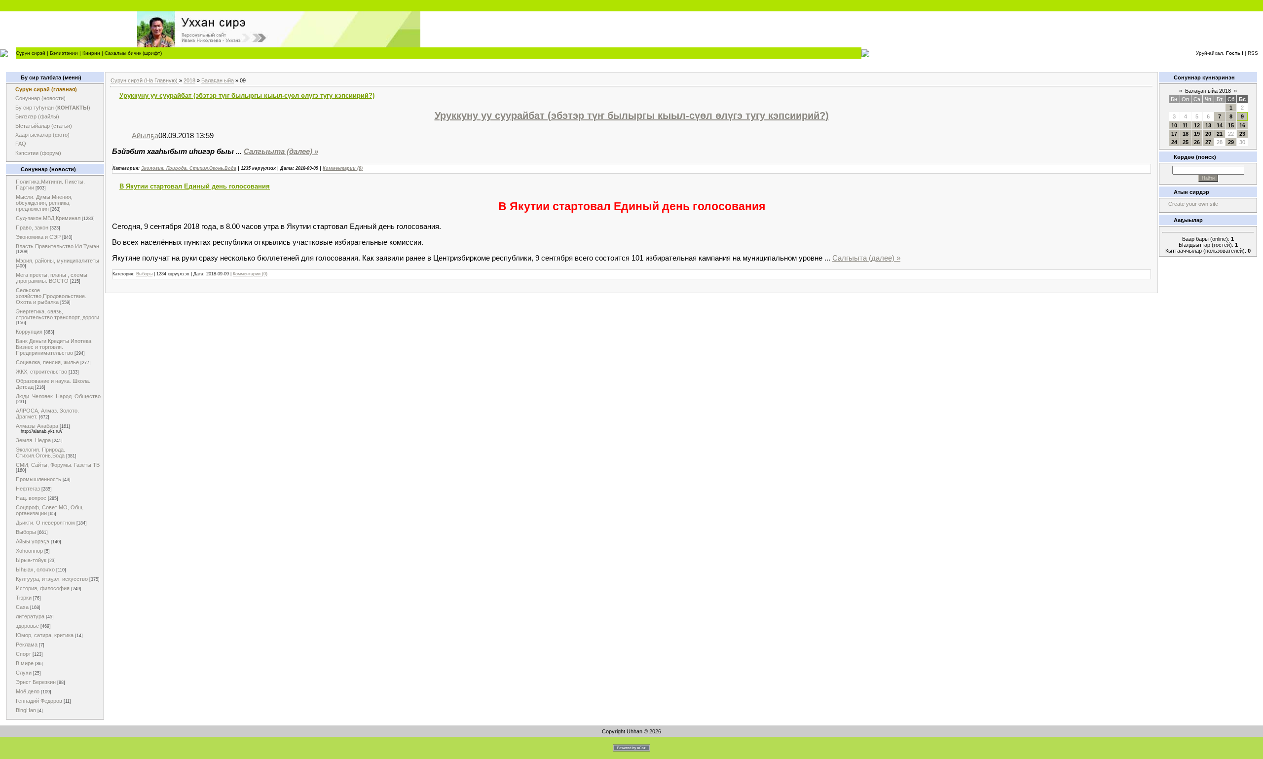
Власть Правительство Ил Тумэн (57, 246)
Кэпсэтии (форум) (38, 153)
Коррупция (29, 332)
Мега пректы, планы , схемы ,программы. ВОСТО (51, 278)
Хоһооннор (29, 551)
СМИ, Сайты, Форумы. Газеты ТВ (58, 465)
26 (1197, 142)
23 (1242, 134)
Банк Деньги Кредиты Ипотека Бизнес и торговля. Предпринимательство (53, 347)
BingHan (26, 710)
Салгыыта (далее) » (281, 151)
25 (1186, 142)
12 (1197, 125)
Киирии (91, 53)
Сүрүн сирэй (30, 53)
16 (1242, 125)
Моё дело (27, 691)
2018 (189, 80)
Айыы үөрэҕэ (32, 541)
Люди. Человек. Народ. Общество (58, 396)
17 (1174, 134)
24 (1174, 142)
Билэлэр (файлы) (37, 116)
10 (1174, 125)
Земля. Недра (33, 440)
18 (1186, 134)
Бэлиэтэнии (64, 53)
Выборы (26, 532)
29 (1231, 142)
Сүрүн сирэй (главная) (46, 89)
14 (1220, 125)
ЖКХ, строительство (41, 372)
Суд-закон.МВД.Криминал (48, 218)
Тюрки (24, 598)
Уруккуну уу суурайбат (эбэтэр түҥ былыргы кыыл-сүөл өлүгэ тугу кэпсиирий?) (246, 95)
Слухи (24, 673)
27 (1208, 142)
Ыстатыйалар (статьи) (43, 126)
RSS (1253, 53)
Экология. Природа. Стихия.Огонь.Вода (40, 452)
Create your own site (1193, 204)
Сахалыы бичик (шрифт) (133, 53)
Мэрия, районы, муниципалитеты (57, 261)
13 (1208, 125)
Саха (22, 607)
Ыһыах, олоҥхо (35, 569)
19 (1197, 134)
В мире (25, 663)
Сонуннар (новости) (40, 98)
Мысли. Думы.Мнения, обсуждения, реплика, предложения (44, 203)
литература (30, 616)
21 (1220, 134)
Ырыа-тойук (31, 560)
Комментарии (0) (343, 168)
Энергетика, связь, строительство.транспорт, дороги (57, 314)
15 (1231, 125)
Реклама (26, 644)
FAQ (20, 144)
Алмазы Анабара (37, 426)
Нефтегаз (28, 489)
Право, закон (32, 227)
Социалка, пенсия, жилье (47, 362)
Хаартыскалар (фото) (42, 135)
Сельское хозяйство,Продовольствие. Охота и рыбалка (51, 296)
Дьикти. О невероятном (45, 523)
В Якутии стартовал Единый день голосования (194, 186)
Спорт (23, 654)
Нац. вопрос (31, 498)
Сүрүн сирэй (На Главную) (145, 80)
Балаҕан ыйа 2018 (1208, 91)
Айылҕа (145, 135)
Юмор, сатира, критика (45, 635)
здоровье (27, 626)
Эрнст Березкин (36, 682)
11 (1185, 125)
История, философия (43, 588)
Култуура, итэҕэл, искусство (52, 579)
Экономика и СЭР (38, 237)
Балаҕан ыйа (217, 80)
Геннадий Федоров (39, 701)
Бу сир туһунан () (52, 108)
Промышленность (38, 479)
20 (1208, 134)
